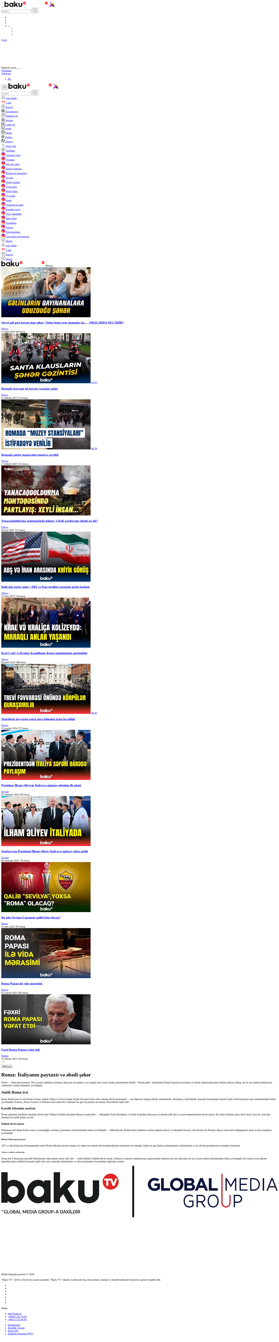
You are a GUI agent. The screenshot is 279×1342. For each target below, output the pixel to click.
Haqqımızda (14, 1325)
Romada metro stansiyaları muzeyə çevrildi (29, 455)
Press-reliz (13, 1330)
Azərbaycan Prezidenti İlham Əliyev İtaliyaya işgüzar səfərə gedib (44, 851)
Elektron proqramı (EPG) (21, 1333)
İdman (4, 923)
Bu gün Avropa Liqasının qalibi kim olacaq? (31, 917)
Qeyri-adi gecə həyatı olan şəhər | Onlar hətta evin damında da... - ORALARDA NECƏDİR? (62, 322)
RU (9, 79)
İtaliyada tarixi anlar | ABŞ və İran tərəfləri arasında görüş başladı (45, 587)
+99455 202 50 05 (17, 1316)
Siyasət (5, 791)
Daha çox (7, 1066)
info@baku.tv (15, 1313)
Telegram (6, 73)
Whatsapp (6, 70)
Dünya (4, 328)
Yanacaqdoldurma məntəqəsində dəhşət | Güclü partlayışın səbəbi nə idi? (49, 521)
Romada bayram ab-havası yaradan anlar (29, 388)
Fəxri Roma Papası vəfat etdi (20, 1049)
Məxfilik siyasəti (16, 1328)
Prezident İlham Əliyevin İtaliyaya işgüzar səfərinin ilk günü (41, 785)
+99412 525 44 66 (17, 1319)
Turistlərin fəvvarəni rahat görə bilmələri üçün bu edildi (38, 719)
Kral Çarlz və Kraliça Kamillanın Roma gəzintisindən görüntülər (44, 653)
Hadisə (4, 1055)
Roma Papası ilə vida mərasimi (21, 983)
